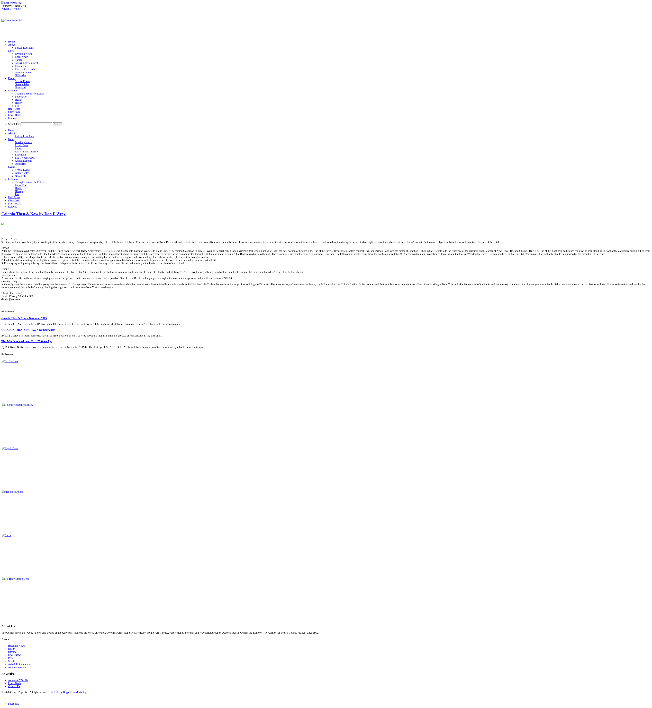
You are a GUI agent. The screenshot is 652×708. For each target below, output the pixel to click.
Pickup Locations (24, 47)
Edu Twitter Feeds (25, 69)
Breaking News (23, 53)
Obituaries (20, 75)
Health (18, 99)
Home (11, 41)
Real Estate (14, 108)
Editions (12, 118)
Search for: (14, 124)
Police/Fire (20, 96)
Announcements (23, 72)
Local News (21, 56)
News (11, 50)
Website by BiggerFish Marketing (68, 692)
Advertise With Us (18, 680)
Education (20, 66)
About (11, 44)
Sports (18, 59)
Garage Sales (22, 84)
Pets (17, 105)
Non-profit (20, 87)
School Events (22, 81)
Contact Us (14, 686)
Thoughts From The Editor (29, 93)
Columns (13, 90)
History (19, 102)
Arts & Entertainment (26, 63)
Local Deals (14, 115)
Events (11, 78)
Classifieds (14, 111)
